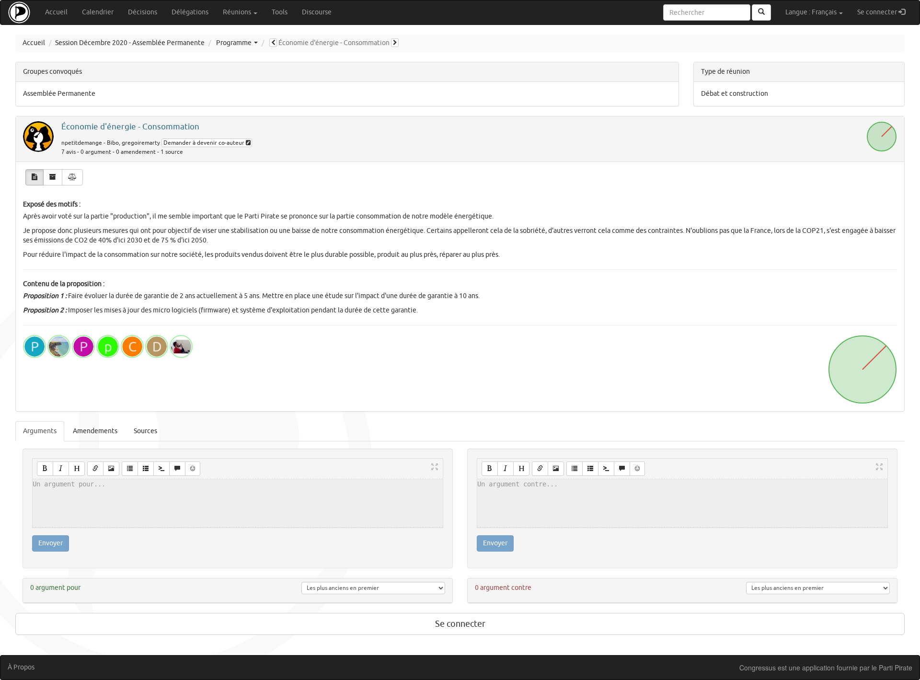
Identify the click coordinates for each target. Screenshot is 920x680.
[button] (273, 42)
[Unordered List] (130, 468)
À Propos (21, 667)
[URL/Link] (95, 468)
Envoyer (50, 543)
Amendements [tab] (95, 431)
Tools (280, 12)
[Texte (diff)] (72, 177)
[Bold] (45, 468)
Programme (234, 43)
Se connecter (884, 12)
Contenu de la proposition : (63, 284)
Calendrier (98, 12)
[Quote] (177, 468)
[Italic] (61, 468)
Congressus (757, 667)
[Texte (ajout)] (52, 177)
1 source (172, 152)
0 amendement (136, 152)
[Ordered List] (146, 468)
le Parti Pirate (892, 667)
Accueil (56, 12)
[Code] (161, 468)
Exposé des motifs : (51, 204)
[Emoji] (192, 468)
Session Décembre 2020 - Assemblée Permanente (130, 43)
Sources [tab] (145, 431)
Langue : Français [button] (811, 12)
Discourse (317, 12)
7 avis (68, 152)
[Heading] (77, 468)
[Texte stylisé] (34, 177)
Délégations (190, 12)
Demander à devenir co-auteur (204, 143)
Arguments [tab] (40, 431)
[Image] (111, 468)
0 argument (95, 152)
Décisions (142, 12)
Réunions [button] (238, 12)
